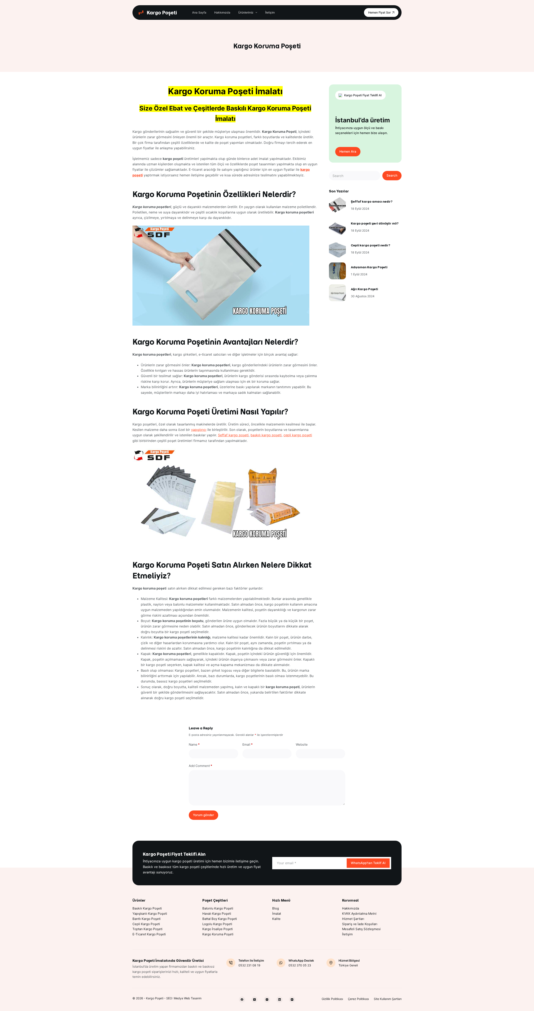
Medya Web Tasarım (188, 998)
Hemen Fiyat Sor (379, 12)
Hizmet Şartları (353, 919)
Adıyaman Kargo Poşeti (369, 267)
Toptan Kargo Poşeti (147, 929)
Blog (275, 908)
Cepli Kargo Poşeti (146, 924)
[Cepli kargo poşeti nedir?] (337, 249)
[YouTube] (292, 999)
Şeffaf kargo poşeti (233, 435)
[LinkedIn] (279, 999)
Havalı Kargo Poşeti (216, 914)
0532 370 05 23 (299, 965)
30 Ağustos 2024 (362, 296)
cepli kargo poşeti (297, 435)
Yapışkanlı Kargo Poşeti (149, 914)
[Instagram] (267, 999)
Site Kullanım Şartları (388, 999)
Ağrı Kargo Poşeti (364, 289)
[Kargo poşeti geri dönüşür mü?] (337, 227)
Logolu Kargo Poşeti (217, 924)
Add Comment (200, 766)
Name (194, 744)
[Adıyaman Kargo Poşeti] (337, 270)
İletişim (270, 12)
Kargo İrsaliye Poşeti (217, 929)
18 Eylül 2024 (360, 208)
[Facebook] (242, 999)
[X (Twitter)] (254, 999)
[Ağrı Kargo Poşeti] (337, 292)
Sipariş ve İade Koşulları (359, 924)
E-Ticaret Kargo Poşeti (149, 934)
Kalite (276, 919)
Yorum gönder (203, 815)
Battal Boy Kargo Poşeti (219, 919)
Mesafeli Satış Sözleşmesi (361, 929)
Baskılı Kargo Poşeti (147, 908)
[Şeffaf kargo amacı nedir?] (337, 205)
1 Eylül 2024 (359, 274)
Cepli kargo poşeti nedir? (370, 245)
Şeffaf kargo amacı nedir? (372, 201)
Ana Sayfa (199, 12)
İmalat (276, 914)
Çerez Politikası (358, 999)
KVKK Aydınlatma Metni (359, 914)
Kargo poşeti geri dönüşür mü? (375, 223)
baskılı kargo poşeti (266, 435)
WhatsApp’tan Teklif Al (368, 863)
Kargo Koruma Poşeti (217, 934)
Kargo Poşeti (162, 13)
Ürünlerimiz (245, 12)
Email (247, 744)
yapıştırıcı (198, 430)
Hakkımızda (222, 12)
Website (302, 744)
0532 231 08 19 (249, 965)
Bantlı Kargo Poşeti (146, 919)
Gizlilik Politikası (332, 999)
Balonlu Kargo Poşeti (217, 908)
